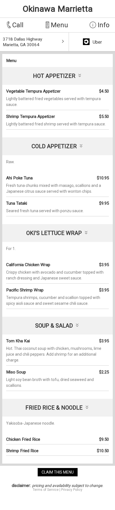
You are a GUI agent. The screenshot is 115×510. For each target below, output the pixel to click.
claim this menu (58, 472)
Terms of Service (46, 490)
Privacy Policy (71, 490)
